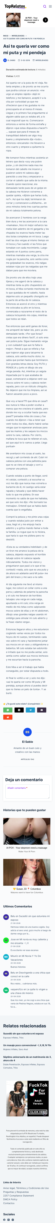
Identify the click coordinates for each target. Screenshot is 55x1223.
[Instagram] (13, 1220)
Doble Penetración (11, 1064)
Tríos (21, 1037)
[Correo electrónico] (41, 710)
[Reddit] (7, 717)
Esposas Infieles (10, 1037)
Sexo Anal (23, 1049)
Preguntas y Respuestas (16, 1191)
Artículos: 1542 (27, 759)
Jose (13, 939)
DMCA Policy (10, 1199)
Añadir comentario (17, 788)
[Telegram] (30, 710)
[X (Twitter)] (19, 710)
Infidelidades (42, 60)
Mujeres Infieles (10, 1049)
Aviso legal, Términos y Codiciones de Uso (26, 1188)
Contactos (8, 1203)
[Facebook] (4, 1220)
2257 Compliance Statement (18, 1195)
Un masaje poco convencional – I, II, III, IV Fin (27, 1045)
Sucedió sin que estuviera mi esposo (23, 1033)
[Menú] (50, 6)
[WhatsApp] (7, 710)
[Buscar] (44, 6)
